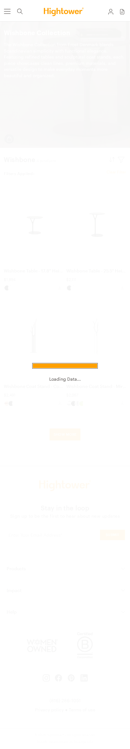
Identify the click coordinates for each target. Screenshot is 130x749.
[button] (122, 11)
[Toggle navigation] (7, 11)
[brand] (65, 11)
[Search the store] (20, 11)
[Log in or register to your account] (110, 11)
